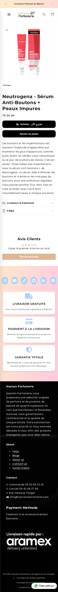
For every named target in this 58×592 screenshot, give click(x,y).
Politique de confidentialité (30, 582)
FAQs (16, 451)
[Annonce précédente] (5, 4)
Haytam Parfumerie (20, 574)
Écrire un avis (29, 256)
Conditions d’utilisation (30, 587)
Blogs (16, 455)
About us (18, 459)
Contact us (20, 463)
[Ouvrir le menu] (9, 14)
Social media (21, 468)
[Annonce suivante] (52, 4)
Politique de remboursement (31, 578)
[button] (44, 14)
